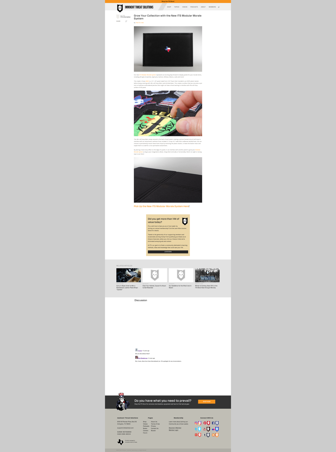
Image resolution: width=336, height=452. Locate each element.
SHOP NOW (206, 401)
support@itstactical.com (125, 428)
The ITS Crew (140, 22)
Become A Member (175, 428)
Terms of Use (155, 424)
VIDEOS (184, 7)
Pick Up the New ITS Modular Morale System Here (161, 206)
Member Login (173, 430)
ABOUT (203, 7)
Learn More (168, 251)
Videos (145, 424)
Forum (145, 433)
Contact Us (154, 428)
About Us (154, 421)
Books (145, 428)
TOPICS (176, 7)
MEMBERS (212, 7)
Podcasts (146, 426)
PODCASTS (194, 7)
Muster (153, 430)
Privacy (153, 426)
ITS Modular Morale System (147, 75)
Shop (144, 421)
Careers (145, 430)
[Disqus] (168, 324)
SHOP (169, 7)
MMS (147, 81)
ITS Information (125, 17)
